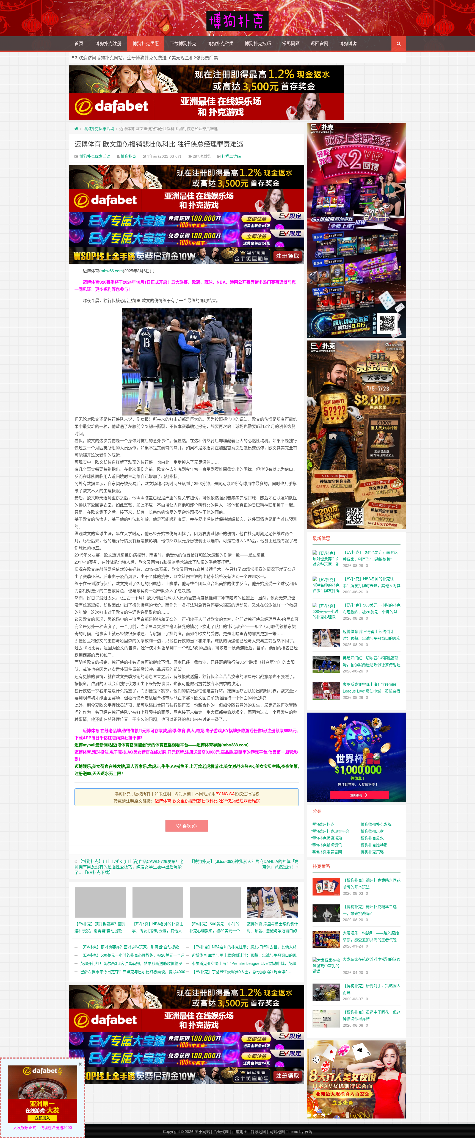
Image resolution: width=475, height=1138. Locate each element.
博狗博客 (348, 43)
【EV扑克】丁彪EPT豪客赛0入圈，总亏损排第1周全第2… (241, 971)
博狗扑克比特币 (374, 845)
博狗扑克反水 (372, 838)
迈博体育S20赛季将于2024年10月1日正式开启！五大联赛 (135, 282)
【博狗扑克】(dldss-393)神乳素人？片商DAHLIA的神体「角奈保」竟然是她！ (244, 864)
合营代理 (221, 1131)
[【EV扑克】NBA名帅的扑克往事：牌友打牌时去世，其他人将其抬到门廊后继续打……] (157, 901)
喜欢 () (190, 826)
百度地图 (239, 1131)
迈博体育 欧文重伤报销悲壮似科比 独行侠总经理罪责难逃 (158, 143)
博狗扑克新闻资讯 (326, 845)
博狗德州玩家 (372, 831)
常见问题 (291, 43)
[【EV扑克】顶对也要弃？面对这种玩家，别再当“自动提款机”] (100, 901)
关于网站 (202, 1131)
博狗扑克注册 (108, 43)
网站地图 (277, 1131)
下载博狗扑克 (183, 43)
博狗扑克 (128, 156)
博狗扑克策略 (372, 851)
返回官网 (319, 43)
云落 (308, 1131)
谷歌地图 (258, 1131)
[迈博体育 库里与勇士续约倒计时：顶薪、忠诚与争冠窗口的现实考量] (272, 901)
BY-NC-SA (225, 793)
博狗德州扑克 (322, 824)
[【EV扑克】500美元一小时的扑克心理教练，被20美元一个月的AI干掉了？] (215, 901)
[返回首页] (76, 128)
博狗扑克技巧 (258, 43)
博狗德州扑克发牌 (376, 824)
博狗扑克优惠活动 (98, 128)
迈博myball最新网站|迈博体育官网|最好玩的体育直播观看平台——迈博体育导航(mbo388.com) (161, 745)
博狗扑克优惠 (145, 43)
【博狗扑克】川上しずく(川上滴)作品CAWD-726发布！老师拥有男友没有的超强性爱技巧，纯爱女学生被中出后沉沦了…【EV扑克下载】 (129, 866)
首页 (78, 43)
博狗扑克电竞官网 (326, 851)
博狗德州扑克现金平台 (330, 831)
